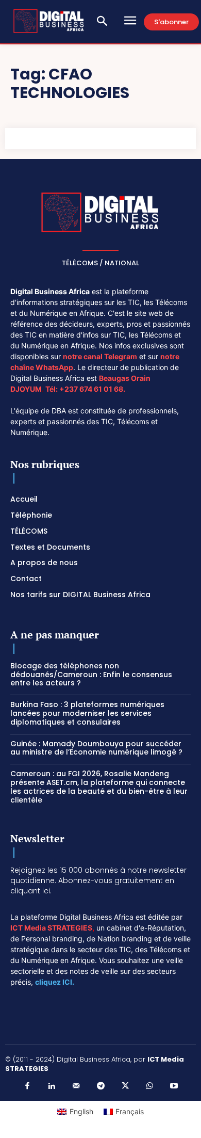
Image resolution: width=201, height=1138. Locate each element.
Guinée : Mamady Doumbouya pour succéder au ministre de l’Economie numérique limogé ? (96, 748)
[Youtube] (174, 1086)
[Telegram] (100, 1086)
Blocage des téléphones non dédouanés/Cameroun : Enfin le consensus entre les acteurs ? (91, 674)
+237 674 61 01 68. (92, 388)
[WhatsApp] (149, 1086)
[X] (125, 1086)
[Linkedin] (51, 1086)
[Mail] (76, 1086)
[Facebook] (27, 1086)
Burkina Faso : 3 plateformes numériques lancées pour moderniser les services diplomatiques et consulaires (87, 713)
